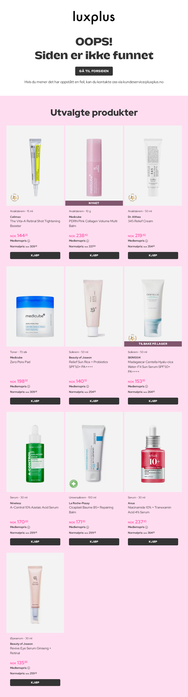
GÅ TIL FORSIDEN (94, 71)
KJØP (35, 255)
